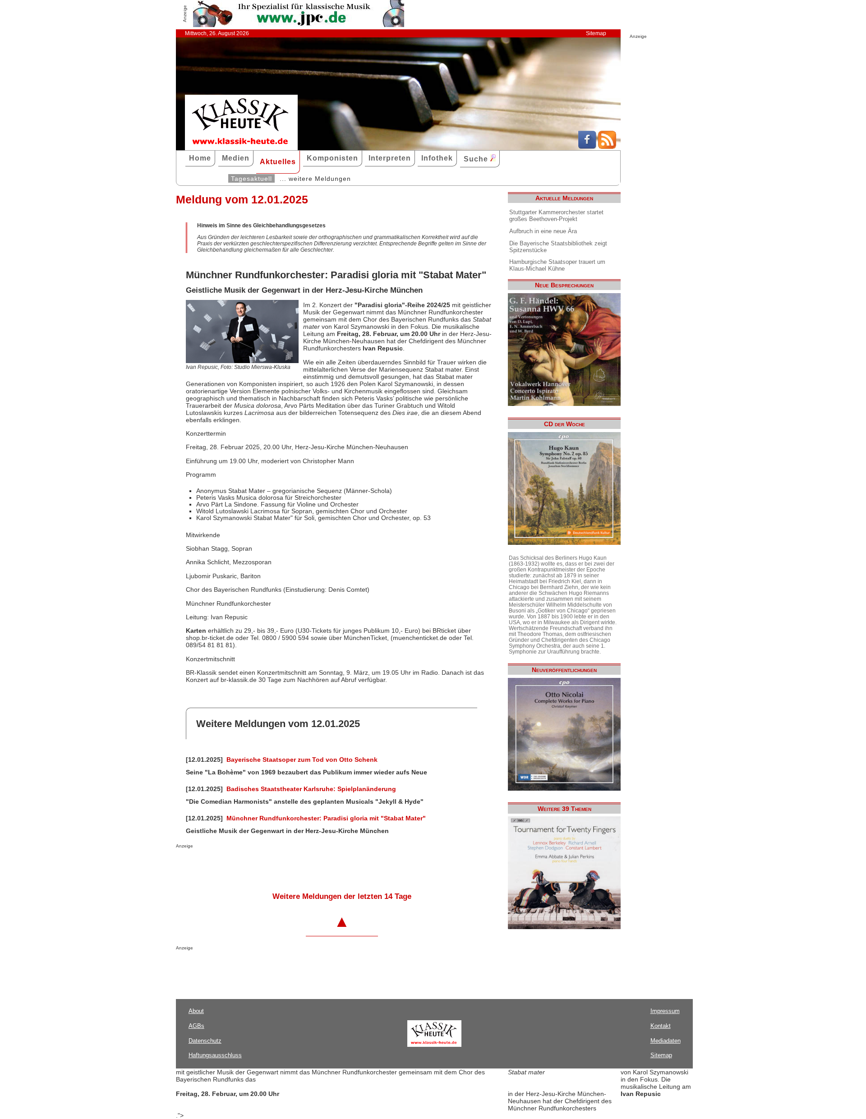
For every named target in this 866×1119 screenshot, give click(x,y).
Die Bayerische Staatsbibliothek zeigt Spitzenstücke (558, 246)
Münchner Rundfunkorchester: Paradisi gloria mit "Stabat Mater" (326, 818)
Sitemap (596, 33)
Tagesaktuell (251, 178)
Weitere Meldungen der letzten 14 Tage (341, 896)
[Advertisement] (281, 866)
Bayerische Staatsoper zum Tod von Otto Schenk (302, 759)
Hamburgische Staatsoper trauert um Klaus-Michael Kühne (557, 265)
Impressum (665, 1011)
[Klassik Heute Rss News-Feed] (607, 146)
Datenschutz (205, 1040)
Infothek (437, 158)
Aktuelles (278, 162)
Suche (477, 159)
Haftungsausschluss (215, 1055)
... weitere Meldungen (315, 178)
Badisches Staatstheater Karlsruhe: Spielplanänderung (311, 788)
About (196, 1011)
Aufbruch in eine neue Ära (543, 231)
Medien (235, 158)
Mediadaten (665, 1040)
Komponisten (332, 158)
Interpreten (390, 158)
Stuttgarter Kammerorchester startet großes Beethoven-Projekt (556, 215)
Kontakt (660, 1025)
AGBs (196, 1025)
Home (200, 158)
